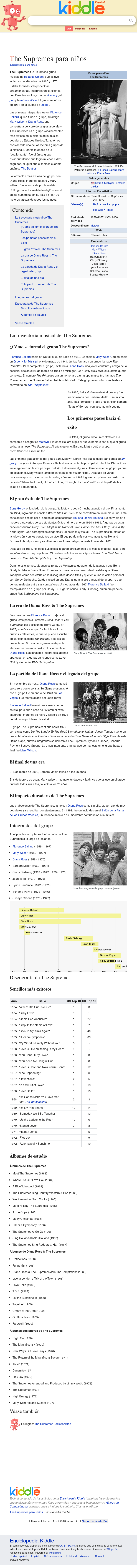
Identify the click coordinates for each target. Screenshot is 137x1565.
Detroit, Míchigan (105, 183)
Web (69, 28)
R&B (95, 204)
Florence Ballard (107, 169)
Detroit (45, 105)
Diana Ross (103, 173)
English (93, 28)
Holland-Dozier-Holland (88, 518)
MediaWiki (55, 1552)
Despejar (124, 20)
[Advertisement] (69, 42)
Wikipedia (111, 1549)
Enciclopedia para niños (23, 64)
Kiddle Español (18, 1556)
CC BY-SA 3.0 (67, 1545)
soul (105, 204)
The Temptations (38, 385)
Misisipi (33, 361)
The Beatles (29, 168)
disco (110, 209)
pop (114, 204)
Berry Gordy (17, 508)
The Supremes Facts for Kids (52, 1424)
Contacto (100, 1556)
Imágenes (80, 28)
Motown (95, 225)
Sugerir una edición (94, 1521)
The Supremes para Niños (26, 1512)
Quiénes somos (53, 1556)
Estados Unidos (34, 77)
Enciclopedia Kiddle (72, 1498)
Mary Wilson (99, 249)
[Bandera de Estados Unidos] (93, 183)
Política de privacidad (78, 1556)
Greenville (20, 361)
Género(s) (77, 204)
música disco (28, 100)
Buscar (131, 20)
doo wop (98, 209)
